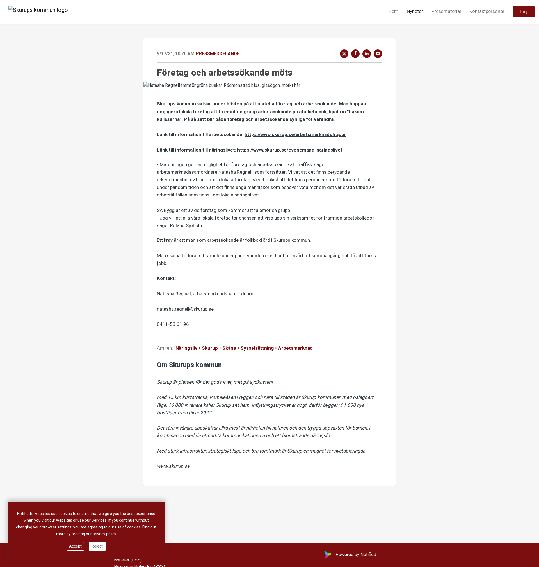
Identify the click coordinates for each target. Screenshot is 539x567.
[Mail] (378, 53)
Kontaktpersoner (486, 11)
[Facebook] (355, 53)
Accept (75, 546)
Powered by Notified (355, 554)
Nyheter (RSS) (128, 560)
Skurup (210, 348)
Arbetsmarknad (295, 348)
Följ (523, 12)
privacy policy (104, 534)
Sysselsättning (257, 348)
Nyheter (415, 11)
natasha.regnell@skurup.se (185, 309)
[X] (344, 53)
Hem (393, 11)
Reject (97, 546)
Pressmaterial (446, 11)
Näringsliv (186, 348)
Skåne (229, 348)
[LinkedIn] (366, 53)
